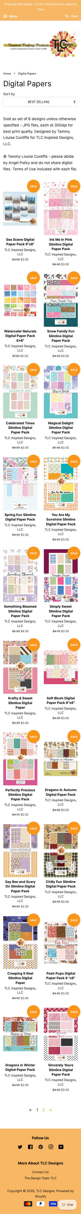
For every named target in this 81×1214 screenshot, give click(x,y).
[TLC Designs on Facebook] (30, 1147)
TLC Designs (45, 1191)
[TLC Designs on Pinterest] (40, 1147)
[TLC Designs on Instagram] (50, 1147)
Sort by (9, 94)
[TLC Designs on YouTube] (61, 1147)
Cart (74, 16)
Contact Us (40, 1172)
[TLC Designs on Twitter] (20, 1147)
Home (7, 73)
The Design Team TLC (40, 1178)
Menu (12, 16)
